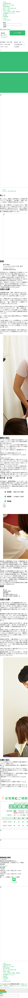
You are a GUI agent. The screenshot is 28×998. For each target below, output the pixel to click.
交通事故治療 (7, 3)
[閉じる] (4, 506)
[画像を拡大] (4, 504)
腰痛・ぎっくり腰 (8, 5)
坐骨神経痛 (6, 6)
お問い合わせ (7, 19)
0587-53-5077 (4, 865)
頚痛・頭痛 (6, 10)
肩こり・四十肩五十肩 (9, 8)
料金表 (5, 15)
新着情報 (5, 16)
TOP (4, 2)
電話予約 (2, 990)
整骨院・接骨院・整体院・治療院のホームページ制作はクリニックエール (13, 985)
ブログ (5, 18)
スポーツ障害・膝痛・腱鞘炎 (11, 11)
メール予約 (17, 33)
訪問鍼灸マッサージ (9, 13)
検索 (4, 22)
